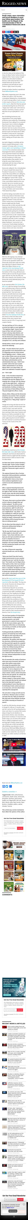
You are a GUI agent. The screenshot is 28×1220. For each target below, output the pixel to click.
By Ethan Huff (15, 1071)
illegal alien (12, 800)
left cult (18, 800)
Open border (17, 802)
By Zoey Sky (15, 1080)
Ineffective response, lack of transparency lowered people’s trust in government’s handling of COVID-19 (16, 1085)
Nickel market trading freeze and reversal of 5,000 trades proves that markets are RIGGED (17, 1028)
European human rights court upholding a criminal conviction (13, 148)
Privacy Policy (10, 1207)
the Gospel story (15, 612)
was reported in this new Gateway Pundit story (12, 268)
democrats (21, 796)
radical (20, 804)
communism (5, 796)
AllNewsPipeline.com (11, 91)
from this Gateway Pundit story (15, 314)
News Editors (12, 29)
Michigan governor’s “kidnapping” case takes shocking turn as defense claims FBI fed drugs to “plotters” (17, 1144)
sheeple (4, 806)
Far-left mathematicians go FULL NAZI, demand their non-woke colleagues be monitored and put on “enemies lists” (16, 1135)
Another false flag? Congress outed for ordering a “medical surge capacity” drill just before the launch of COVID (16, 1174)
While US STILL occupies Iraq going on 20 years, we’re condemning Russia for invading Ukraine (16, 1053)
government (18, 798)
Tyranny (9, 806)
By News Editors (16, 1048)
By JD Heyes (15, 1031)
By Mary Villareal (16, 1063)
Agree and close (12, 1211)
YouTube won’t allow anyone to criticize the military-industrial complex (15, 1166)
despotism (5, 798)
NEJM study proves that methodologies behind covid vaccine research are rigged (17, 1068)
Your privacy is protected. (8, 832)
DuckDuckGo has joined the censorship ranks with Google (15, 1150)
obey (11, 802)
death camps (13, 796)
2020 (12, 795)
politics (15, 804)
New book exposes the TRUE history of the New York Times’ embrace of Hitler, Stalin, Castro (17, 1120)
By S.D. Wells (15, 1056)
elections (11, 798)
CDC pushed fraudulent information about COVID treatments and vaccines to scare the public (16, 1060)
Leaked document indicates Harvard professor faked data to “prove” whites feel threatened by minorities (17, 1127)
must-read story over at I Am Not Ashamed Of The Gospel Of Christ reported (13, 580)
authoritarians (19, 795)
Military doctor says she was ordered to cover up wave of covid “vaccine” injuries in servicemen (16, 1102)
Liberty (7, 802)
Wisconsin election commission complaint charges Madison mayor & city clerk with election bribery (17, 1046)
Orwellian (10, 804)
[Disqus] (14, 916)
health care (5, 800)
